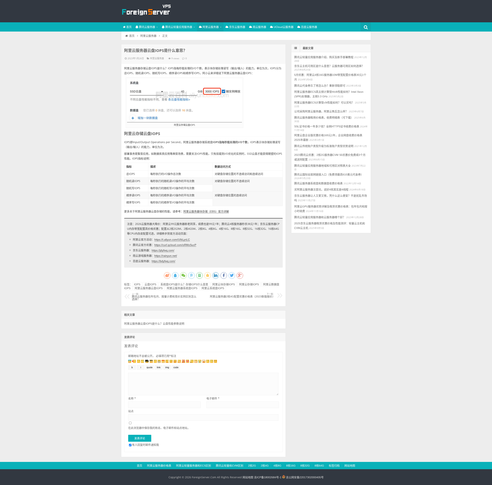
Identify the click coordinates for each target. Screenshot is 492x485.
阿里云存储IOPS (249, 284)
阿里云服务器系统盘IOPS (182, 288)
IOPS (137, 284)
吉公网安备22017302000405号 (304, 477)
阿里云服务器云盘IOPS (149, 288)
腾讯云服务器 (146, 26)
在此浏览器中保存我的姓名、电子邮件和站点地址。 (159, 428)
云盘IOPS (150, 284)
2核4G (265, 465)
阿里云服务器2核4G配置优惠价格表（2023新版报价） (242, 295)
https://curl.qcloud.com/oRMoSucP (175, 244)
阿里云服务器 (210, 26)
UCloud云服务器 (283, 26)
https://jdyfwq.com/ (163, 250)
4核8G (277, 465)
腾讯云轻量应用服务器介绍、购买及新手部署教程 (323, 57)
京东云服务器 (236, 26)
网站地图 (349, 465)
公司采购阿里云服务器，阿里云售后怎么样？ (321, 111)
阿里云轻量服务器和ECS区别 (193, 465)
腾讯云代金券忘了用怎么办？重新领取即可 (319, 85)
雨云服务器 (259, 26)
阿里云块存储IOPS (223, 284)
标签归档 (334, 465)
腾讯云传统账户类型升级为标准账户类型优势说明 (323, 146)
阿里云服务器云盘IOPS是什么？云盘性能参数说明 (154, 323)
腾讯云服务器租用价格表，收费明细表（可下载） (323, 117)
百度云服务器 (308, 26)
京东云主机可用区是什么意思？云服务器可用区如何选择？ (329, 66)
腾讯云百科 (146, 10)
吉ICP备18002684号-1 (267, 477)
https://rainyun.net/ (165, 255)
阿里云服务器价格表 (159, 465)
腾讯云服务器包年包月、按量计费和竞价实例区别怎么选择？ (164, 297)
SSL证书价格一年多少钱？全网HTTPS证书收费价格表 (326, 126)
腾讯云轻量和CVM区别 (229, 465)
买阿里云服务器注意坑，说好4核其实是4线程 (321, 189)
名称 (132, 398)
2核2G (252, 465)
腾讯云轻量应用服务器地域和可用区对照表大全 (322, 165)
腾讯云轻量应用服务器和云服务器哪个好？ (319, 217)
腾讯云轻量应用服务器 (178, 26)
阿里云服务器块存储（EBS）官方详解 (206, 211)
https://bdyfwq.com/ (163, 261)
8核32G (305, 465)
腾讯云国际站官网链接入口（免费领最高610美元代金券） (328, 174)
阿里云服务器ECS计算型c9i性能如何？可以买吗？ (324, 102)
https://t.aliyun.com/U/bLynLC (172, 239)
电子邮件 (212, 398)
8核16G (291, 465)
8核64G (319, 465)
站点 (131, 411)
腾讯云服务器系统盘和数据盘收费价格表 (318, 183)
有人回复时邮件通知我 (145, 445)
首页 (128, 26)
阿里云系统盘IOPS (213, 288)
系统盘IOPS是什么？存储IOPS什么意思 (184, 284)
